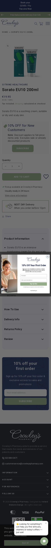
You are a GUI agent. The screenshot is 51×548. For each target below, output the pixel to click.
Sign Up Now (33, 284)
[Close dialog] (47, 256)
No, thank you (33, 291)
